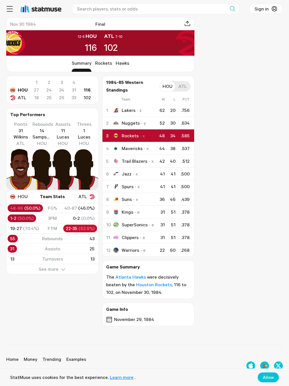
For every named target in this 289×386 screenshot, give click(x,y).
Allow (268, 377)
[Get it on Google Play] (264, 365)
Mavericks (132, 148)
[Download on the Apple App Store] (250, 365)
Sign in (262, 9)
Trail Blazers (134, 161)
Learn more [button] (121, 377)
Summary (81, 63)
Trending (51, 359)
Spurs (127, 186)
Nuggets (131, 123)
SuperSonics (135, 225)
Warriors (130, 250)
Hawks (122, 63)
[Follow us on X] (278, 365)
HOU (23, 90)
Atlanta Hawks (130, 277)
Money (30, 359)
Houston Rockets (154, 284)
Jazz (127, 174)
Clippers (130, 237)
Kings (127, 212)
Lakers (128, 110)
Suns (127, 199)
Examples (76, 359)
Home (12, 359)
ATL (22, 97)
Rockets (103, 63)
